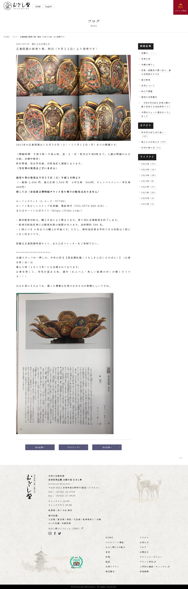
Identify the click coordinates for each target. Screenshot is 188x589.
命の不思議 (147, 91)
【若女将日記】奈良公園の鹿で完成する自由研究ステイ (156, 104)
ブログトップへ (73, 447)
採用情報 (144, 571)
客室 (108, 552)
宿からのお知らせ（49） (154, 141)
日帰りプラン (112, 566)
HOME (7, 36)
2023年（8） (148, 181)
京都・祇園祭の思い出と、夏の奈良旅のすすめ (156, 72)
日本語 (38, 6)
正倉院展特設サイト (37, 243)
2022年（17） (149, 186)
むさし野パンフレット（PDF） (64, 528)
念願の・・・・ (149, 53)
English (48, 6)
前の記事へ (40, 447)
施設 (108, 561)
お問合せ (144, 552)
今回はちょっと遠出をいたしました (156, 114)
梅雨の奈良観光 (149, 97)
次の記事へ (107, 447)
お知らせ (144, 542)
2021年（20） (149, 192)
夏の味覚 (145, 79)
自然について (148, 85)
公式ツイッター (68, 243)
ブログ (14, 36)
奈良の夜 (145, 58)
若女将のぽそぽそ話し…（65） (153, 134)
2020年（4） (148, 198)
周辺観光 (110, 571)
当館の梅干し (148, 64)
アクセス (144, 537)
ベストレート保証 (115, 542)
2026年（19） (149, 163)
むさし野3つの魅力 (115, 547)
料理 (108, 556)
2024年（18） (149, 175)
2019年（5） (148, 204)
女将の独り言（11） (151, 147)
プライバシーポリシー (151, 556)
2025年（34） (149, 169)
